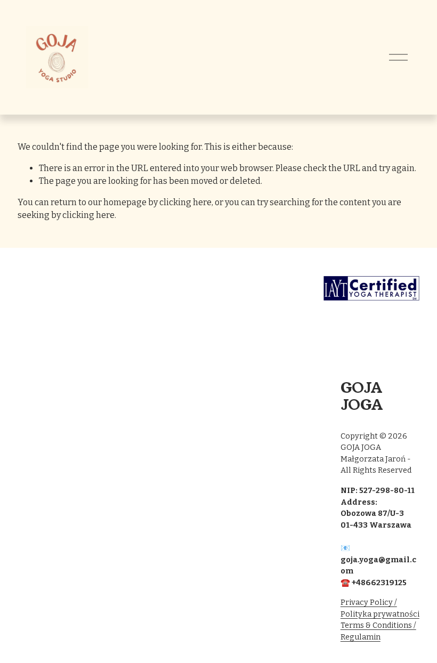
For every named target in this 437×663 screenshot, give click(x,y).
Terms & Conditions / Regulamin (378, 631)
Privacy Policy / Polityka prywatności (380, 608)
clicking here (185, 202)
